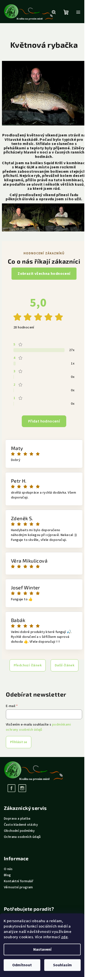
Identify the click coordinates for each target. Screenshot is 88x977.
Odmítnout (22, 965)
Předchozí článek (28, 665)
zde (64, 937)
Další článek (65, 665)
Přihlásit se (18, 742)
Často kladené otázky (21, 824)
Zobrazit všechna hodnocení (44, 273)
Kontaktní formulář (18, 881)
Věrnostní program (18, 887)
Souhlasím (62, 965)
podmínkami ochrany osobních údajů (38, 727)
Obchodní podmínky (19, 830)
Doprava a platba (17, 818)
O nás (8, 869)
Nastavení (42, 949)
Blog (7, 875)
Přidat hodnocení (44, 421)
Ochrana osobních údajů (22, 836)
